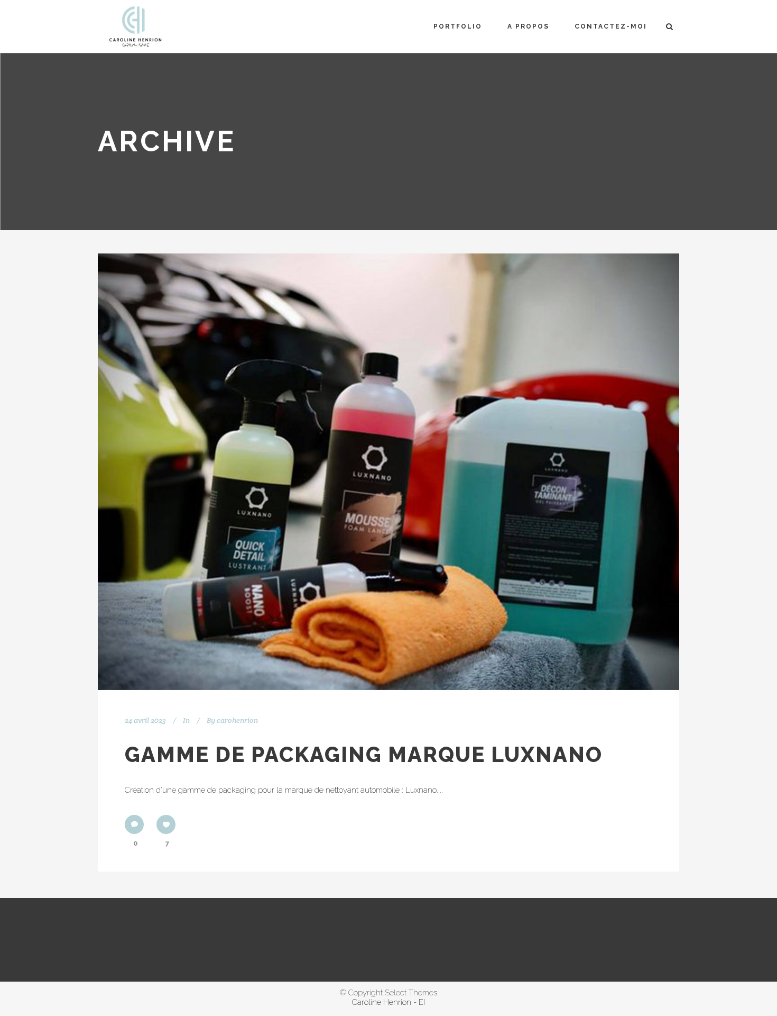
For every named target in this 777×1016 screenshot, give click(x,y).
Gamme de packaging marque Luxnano (364, 754)
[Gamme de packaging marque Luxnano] (388, 471)
